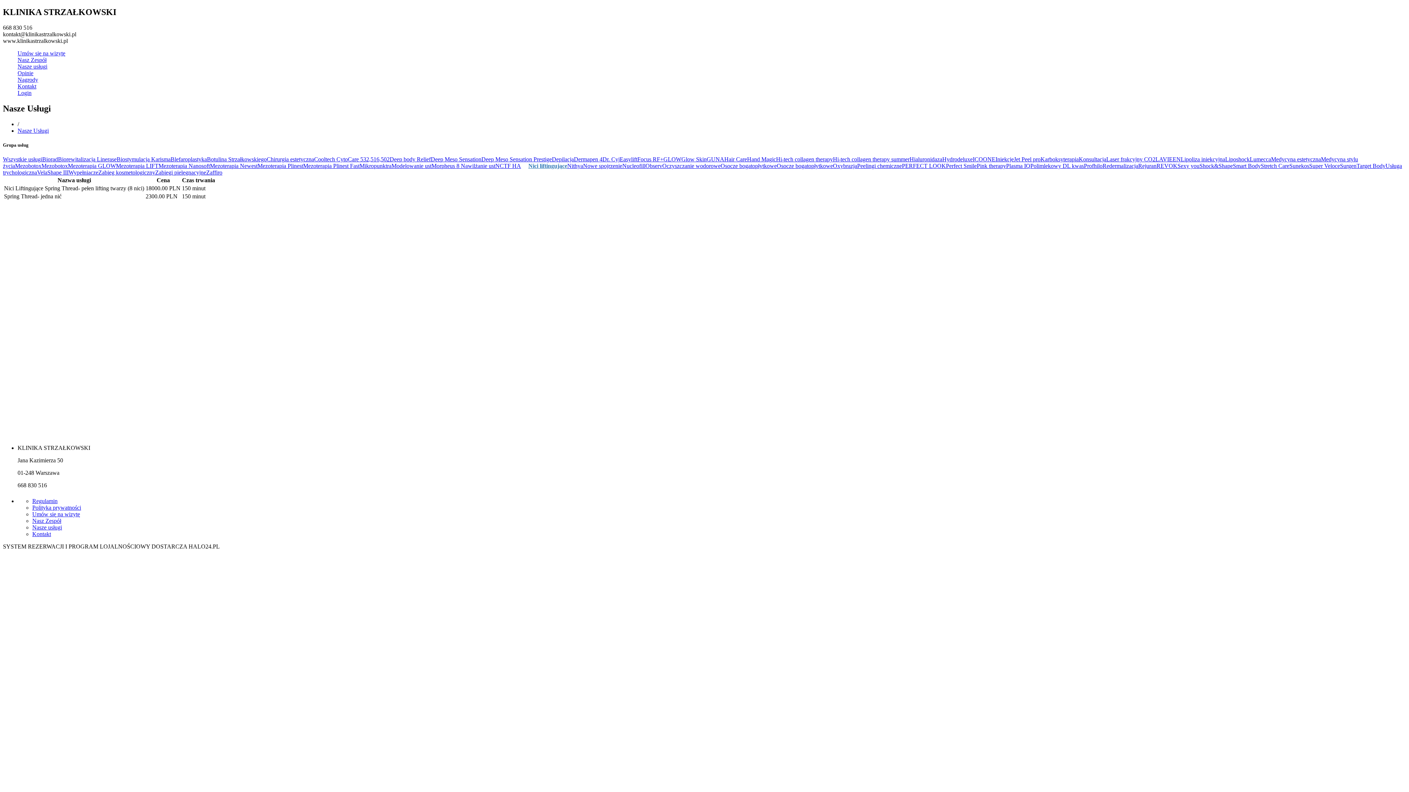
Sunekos (1299, 166)
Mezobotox (28, 166)
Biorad (50, 159)
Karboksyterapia (1060, 159)
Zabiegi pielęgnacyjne (180, 172)
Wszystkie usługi (22, 159)
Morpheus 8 (446, 166)
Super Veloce (1324, 166)
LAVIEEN (1168, 159)
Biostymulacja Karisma (144, 159)
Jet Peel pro (1027, 159)
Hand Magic (761, 159)
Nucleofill (633, 166)
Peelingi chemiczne (879, 166)
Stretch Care (1275, 166)
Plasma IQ (1018, 166)
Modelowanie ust (412, 166)
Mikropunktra (376, 166)
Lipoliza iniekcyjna (1203, 159)
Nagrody (28, 80)
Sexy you (1188, 166)
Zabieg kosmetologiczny (126, 172)
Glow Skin (694, 159)
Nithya (575, 166)
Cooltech (325, 159)
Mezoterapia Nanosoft (184, 166)
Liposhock (1237, 159)
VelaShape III (53, 172)
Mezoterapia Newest (234, 166)
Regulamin (45, 501)
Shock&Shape (1216, 166)
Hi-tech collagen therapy (804, 159)
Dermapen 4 (588, 159)
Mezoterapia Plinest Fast (331, 166)
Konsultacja (1092, 159)
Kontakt (27, 86)
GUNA (715, 159)
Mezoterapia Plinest (280, 166)
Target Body (1371, 166)
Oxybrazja (845, 166)
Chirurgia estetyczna (290, 159)
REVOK (1167, 166)
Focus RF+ (650, 159)
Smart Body (1247, 166)
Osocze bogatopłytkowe (749, 166)
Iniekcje (1004, 159)
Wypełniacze (83, 172)
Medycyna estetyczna (1296, 159)
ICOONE (984, 159)
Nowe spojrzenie (602, 166)
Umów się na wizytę (41, 53)
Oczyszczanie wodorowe (691, 166)
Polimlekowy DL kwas (1057, 166)
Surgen (1348, 166)
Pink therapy (991, 166)
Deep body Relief (410, 159)
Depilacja (563, 159)
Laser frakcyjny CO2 (1130, 159)
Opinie (25, 73)
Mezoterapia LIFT (137, 166)
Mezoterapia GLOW (92, 166)
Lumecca (1260, 159)
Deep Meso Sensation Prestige (516, 159)
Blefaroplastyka (189, 159)
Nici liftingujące (547, 166)
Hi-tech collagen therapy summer (871, 159)
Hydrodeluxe (957, 159)
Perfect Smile (961, 166)
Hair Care (735, 159)
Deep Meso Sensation (456, 159)
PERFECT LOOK (924, 166)
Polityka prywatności (56, 508)
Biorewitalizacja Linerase (87, 159)
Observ (653, 166)
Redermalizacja (1120, 166)
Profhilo (1093, 166)
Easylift (628, 159)
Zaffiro (214, 172)
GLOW (672, 159)
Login (25, 93)
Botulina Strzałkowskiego (237, 159)
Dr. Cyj (611, 159)
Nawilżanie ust (478, 166)
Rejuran (1147, 166)
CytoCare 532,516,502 (363, 159)
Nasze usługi (32, 66)
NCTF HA (508, 166)
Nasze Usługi (33, 131)
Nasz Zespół (32, 60)
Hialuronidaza (926, 159)
